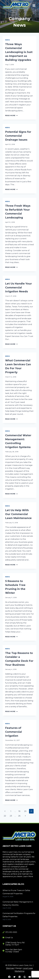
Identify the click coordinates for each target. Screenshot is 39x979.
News (7, 40)
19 (19, 811)
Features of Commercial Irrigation (13, 731)
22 (5, 816)
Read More (11, 115)
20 (25, 811)
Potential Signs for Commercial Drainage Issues (18, 135)
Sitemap (10, 968)
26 (19, 816)
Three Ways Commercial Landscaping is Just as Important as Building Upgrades (18, 52)
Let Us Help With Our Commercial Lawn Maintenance (18, 514)
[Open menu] (33, 5)
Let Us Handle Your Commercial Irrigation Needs (18, 287)
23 (11, 816)
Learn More (28, 876)
